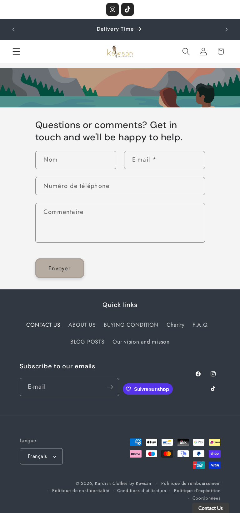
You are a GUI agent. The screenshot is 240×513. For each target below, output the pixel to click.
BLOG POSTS (87, 342)
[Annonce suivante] (226, 29)
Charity (175, 325)
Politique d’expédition (197, 490)
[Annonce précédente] (13, 29)
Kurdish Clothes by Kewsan (123, 483)
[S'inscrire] (110, 387)
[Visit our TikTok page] (127, 9)
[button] (16, 51)
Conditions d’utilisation (141, 490)
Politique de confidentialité (80, 490)
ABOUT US (82, 325)
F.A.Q (200, 325)
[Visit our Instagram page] (112, 9)
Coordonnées (206, 498)
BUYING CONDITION (131, 325)
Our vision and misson (141, 342)
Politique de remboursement (191, 483)
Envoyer (59, 268)
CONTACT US (43, 325)
